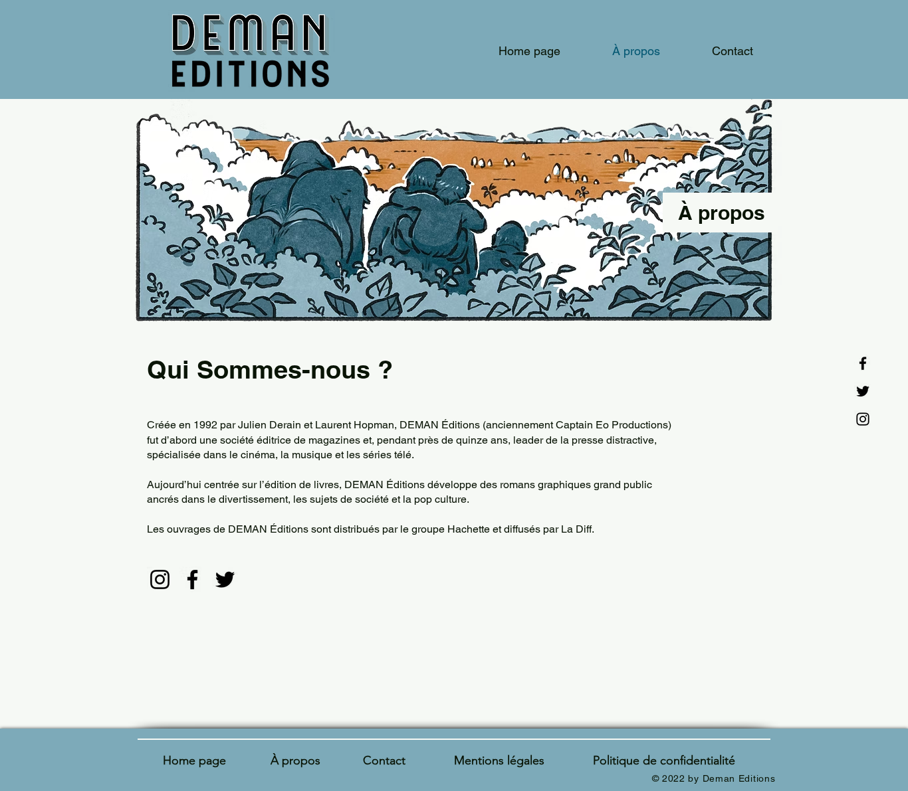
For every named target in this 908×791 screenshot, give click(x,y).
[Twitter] (862, 391)
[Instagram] (862, 419)
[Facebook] (862, 363)
